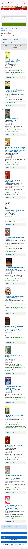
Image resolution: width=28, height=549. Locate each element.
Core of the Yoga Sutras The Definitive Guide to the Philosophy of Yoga (13, 507)
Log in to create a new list (10, 527)
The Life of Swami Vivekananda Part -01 (14, 238)
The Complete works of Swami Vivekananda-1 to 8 (14, 268)
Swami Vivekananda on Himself (15, 210)
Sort (21, 42)
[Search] (14, 24)
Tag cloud (4, 31)
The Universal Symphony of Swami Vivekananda (13, 60)
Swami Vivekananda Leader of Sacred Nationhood (14, 90)
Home (4, 9)
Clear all (5, 48)
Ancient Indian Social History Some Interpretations (14, 327)
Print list (14, 42)
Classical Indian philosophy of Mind (14, 476)
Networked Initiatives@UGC (9, 13)
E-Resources (19, 9)
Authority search (17, 29)
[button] (5, 2)
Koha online (2, 3)
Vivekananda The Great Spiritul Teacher (14, 416)
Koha (25, 548)
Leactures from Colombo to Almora (13, 355)
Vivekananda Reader (11, 119)
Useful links (21, 13)
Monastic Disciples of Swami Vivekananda (14, 446)
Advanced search (6, 29)
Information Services (7, 11)
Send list (6, 42)
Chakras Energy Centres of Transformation (13, 387)
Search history (16, 3)
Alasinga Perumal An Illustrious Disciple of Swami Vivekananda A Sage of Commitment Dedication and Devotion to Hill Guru (15, 150)
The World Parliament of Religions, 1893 (12, 181)
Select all (5, 45)
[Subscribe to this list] (10, 33)
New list (6, 39)
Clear (24, 3)
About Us (11, 9)
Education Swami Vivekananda (14, 297)
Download (16, 39)
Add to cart (10, 77)
